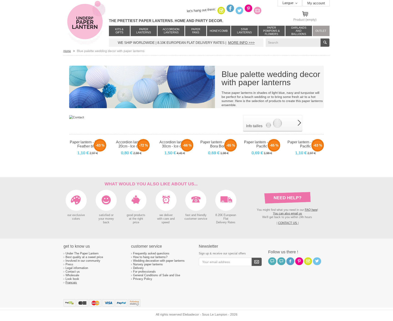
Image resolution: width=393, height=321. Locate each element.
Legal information (77, 268)
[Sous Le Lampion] (86, 22)
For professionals (144, 271)
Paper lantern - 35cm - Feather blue (88, 144)
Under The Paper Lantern (82, 253)
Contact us (73, 271)
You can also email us (287, 213)
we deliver (166, 215)
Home (67, 51)
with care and (166, 218)
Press (69, 264)
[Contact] (76, 117)
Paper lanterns (143, 31)
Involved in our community (83, 260)
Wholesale (72, 275)
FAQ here (311, 210)
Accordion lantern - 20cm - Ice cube (131, 144)
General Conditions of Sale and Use (157, 275)
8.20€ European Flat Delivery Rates (225, 219)
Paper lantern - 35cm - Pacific (305, 144)
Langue (288, 3)
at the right (136, 218)
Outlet (320, 30)
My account (316, 3)
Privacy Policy (142, 279)
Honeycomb (219, 30)
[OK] (257, 262)
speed (165, 222)
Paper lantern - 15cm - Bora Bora (218, 144)
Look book (72, 279)
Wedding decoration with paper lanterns (159, 260)
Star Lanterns (244, 31)
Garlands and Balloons (298, 31)
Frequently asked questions (151, 253)
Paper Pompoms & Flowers (271, 31)
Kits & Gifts (119, 31)
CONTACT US (288, 223)
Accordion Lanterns (171, 31)
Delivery (138, 268)
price (136, 222)
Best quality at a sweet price (84, 257)
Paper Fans (195, 31)
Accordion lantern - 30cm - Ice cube (174, 144)
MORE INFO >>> (241, 43)
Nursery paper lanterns (148, 264)
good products (136, 215)
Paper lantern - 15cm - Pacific (262, 144)
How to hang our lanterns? (150, 257)
